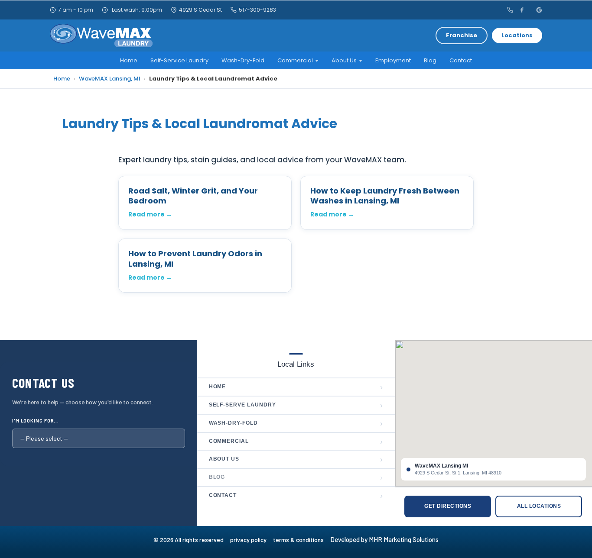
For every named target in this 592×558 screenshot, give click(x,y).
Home (128, 60)
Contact (460, 60)
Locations (517, 35)
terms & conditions (301, 539)
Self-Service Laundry (179, 60)
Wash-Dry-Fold (242, 60)
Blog (430, 60)
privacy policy (251, 539)
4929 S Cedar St (200, 9)
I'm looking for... (35, 420)
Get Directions (447, 506)
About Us (344, 60)
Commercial (295, 60)
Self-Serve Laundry (296, 405)
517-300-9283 (257, 9)
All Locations (539, 506)
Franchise (461, 35)
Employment (393, 60)
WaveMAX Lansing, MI (109, 78)
